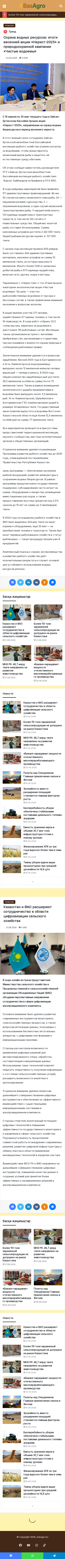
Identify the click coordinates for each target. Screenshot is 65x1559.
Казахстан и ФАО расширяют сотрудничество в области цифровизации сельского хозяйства (16, 630)
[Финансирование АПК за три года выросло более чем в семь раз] (12, 851)
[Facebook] (12, 582)
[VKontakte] (36, 582)
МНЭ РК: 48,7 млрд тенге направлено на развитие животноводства (38, 741)
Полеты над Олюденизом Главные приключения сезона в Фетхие (42, 776)
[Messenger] (52, 582)
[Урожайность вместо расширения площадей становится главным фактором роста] (12, 793)
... (32, 881)
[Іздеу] (60, 7)
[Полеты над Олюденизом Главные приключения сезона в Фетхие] (12, 777)
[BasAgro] (32, 5)
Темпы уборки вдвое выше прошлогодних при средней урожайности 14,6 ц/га (40, 866)
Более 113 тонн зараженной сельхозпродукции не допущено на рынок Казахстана (47, 630)
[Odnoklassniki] (44, 582)
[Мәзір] (4, 7)
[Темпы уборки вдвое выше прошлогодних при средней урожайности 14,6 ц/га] (12, 867)
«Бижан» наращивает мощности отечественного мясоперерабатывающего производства (48, 670)
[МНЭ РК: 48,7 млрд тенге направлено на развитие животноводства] (17, 653)
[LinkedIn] (28, 582)
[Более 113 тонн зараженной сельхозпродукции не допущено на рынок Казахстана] (48, 612)
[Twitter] (20, 582)
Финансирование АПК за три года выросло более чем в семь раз (43, 850)
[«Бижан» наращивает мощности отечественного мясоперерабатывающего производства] (48, 653)
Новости (9, 25)
